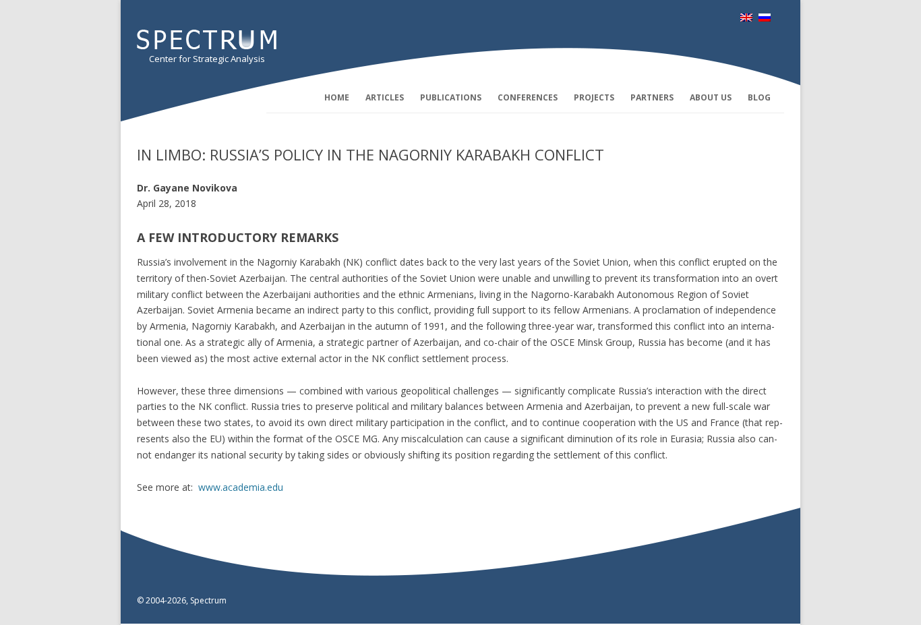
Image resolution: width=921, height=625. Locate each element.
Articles (384, 97)
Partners (652, 97)
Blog (759, 97)
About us (711, 97)
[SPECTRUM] (206, 45)
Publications (450, 97)
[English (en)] (746, 17)
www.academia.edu (240, 487)
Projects (594, 97)
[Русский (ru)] (765, 17)
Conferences (528, 97)
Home (336, 97)
